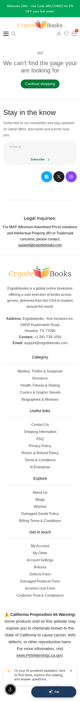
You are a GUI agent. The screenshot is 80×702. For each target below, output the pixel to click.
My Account (40, 546)
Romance (40, 378)
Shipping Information (40, 432)
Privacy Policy (40, 446)
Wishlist (40, 506)
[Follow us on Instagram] (71, 176)
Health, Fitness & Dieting (40, 385)
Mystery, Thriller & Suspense (40, 371)
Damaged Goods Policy (40, 514)
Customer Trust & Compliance (40, 595)
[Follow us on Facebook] (46, 176)
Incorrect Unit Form (40, 588)
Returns (40, 567)
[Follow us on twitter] (58, 176)
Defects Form (40, 574)
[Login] (59, 33)
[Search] (13, 33)
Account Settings (40, 560)
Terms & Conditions (40, 460)
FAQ (40, 439)
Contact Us (40, 425)
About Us (40, 492)
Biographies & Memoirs (40, 399)
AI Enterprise (40, 467)
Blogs (40, 499)
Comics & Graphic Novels (40, 392)
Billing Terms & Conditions (40, 521)
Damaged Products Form (40, 581)
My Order (40, 553)
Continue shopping (40, 84)
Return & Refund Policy (40, 453)
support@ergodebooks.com (40, 245)
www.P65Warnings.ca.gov (39, 655)
